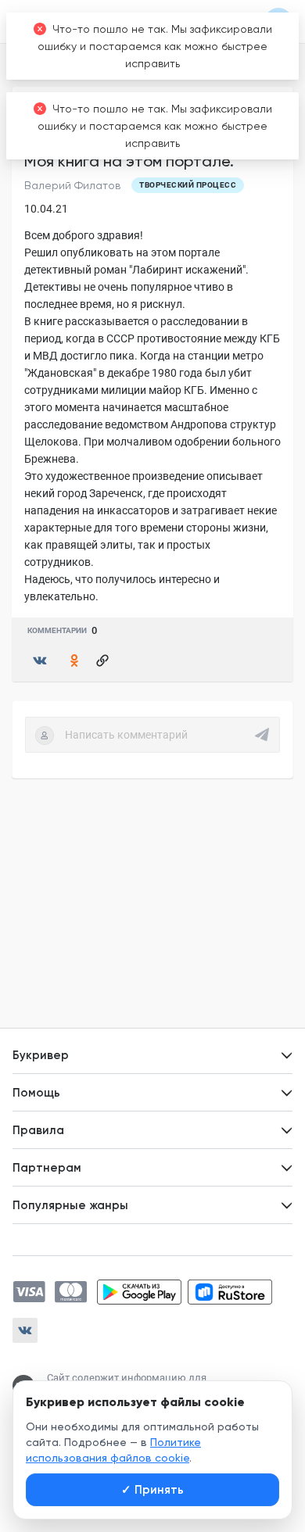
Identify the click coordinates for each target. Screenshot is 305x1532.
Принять (152, 1490)
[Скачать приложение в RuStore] (230, 1292)
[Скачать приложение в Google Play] (139, 1292)
